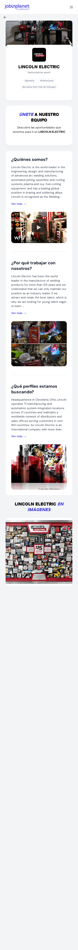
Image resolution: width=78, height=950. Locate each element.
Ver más (16, 204)
